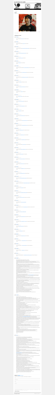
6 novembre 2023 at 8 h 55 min (18, 162)
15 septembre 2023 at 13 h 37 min (19, 109)
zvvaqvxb (17, 294)
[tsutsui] (27, 22)
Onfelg (17, 152)
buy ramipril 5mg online (23, 139)
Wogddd (17, 248)
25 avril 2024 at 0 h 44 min (18, 239)
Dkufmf (17, 166)
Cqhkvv (17, 51)
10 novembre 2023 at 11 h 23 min (18, 167)
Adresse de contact (16, 379)
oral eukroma (19, 62)
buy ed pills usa (21, 187)
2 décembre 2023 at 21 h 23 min (18, 186)
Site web (15, 381)
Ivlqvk (16, 190)
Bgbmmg (17, 89)
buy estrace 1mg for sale (22, 163)
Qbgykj (17, 214)
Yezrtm (17, 46)
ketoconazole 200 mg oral (24, 240)
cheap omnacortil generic (23, 216)
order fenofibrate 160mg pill (22, 173)
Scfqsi (16, 94)
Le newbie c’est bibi (32, 9)
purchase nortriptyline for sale (23, 149)
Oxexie (17, 185)
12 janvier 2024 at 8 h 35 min (18, 205)
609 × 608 (23, 13)
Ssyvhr (17, 113)
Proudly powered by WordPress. (37, 393)
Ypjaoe (17, 200)
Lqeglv (17, 75)
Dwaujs (17, 118)
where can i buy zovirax (22, 197)
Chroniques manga (26, 9)
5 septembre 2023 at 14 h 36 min (18, 90)
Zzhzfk (17, 41)
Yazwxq (17, 219)
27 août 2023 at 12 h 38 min (18, 66)
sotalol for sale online (20, 96)
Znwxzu (17, 176)
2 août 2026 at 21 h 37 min (18, 295)
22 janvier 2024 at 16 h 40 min (18, 215)
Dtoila (16, 123)
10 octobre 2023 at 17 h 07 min (18, 138)
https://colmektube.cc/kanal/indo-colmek (26, 316)
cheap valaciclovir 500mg (24, 245)
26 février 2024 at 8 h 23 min (18, 234)
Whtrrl (17, 147)
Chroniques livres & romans (22, 9)
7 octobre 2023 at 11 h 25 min (18, 133)
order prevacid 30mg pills (22, 115)
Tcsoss (16, 142)
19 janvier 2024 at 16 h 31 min (18, 210)
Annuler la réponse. (21, 375)
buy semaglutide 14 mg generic (23, 221)
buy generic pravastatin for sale (26, 67)
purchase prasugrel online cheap (22, 86)
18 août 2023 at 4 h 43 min (18, 42)
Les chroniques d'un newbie (19, 2)
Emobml (17, 65)
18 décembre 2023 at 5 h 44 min (18, 191)
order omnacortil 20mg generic (24, 125)
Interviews (30, 9)
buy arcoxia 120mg (24, 144)
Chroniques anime (17, 9)
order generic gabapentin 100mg (23, 211)
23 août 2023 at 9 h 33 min (18, 61)
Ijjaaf (16, 171)
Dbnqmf (17, 99)
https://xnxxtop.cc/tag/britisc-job (19, 352)
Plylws (16, 70)
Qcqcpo (17, 195)
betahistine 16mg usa (23, 168)
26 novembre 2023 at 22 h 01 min (18, 181)
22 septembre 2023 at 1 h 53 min (18, 114)
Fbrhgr (17, 161)
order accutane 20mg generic (24, 120)
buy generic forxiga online (24, 72)
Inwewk (17, 243)
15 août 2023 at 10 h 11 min (18, 37)
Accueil (15, 9)
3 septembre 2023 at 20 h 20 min (18, 85)
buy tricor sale (22, 38)
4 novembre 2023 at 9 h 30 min (18, 157)
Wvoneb (17, 224)
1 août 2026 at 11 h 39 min (18, 258)
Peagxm (19, 375)
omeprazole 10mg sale (23, 235)
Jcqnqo (17, 137)
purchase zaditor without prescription (25, 48)
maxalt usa (22, 91)
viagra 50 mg (24, 43)
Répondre (17, 39)
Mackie (15, 13)
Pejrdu (17, 238)
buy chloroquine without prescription (23, 192)
